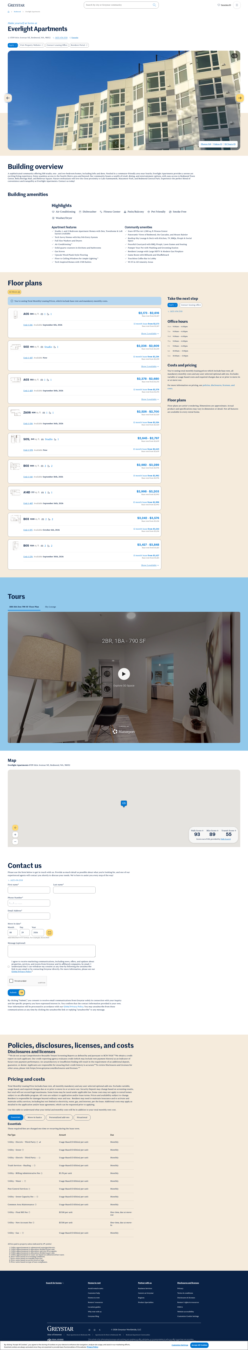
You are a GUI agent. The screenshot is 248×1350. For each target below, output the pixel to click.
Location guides (94, 1307)
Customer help (94, 1293)
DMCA (180, 1307)
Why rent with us (95, 1312)
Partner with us (145, 1283)
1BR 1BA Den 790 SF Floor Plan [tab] (24, 607)
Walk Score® (226, 839)
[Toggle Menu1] (237, 5)
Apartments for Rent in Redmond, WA (108, 1335)
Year (34, 927)
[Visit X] (100, 1330)
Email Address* (15, 911)
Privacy (180, 1288)
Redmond (17, 12)
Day (21, 927)
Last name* (58, 884)
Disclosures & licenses (186, 1298)
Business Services (145, 1288)
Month (11, 927)
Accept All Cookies (199, 1345)
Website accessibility (185, 1312)
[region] (124, 1345)
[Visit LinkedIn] (95, 1330)
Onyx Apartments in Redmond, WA (78, 1335)
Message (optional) (16, 943)
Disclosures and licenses (188, 1283)
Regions (141, 1298)
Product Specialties (145, 1302)
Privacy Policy (92, 1347)
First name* (13, 884)
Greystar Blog (93, 1316)
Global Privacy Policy (21, 971)
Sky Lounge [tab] (50, 607)
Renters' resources (95, 1302)
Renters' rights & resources (188, 1302)
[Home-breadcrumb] (8, 12)
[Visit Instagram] (89, 1330)
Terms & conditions (185, 1293)
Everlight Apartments (32, 12)
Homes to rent (94, 1283)
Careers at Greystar (146, 1293)
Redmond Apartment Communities (138, 1335)
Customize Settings (180, 1345)
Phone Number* (15, 898)
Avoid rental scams (95, 1288)
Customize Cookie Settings (188, 1316)
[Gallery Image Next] (240, 98)
